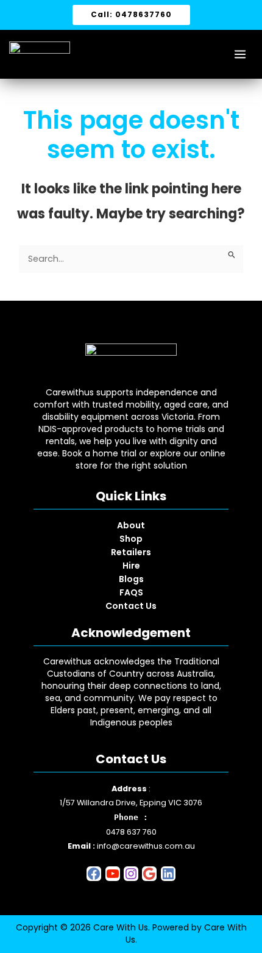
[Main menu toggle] (240, 54)
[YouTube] (112, 873)
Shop (131, 539)
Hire (131, 565)
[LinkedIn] (168, 873)
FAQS (131, 592)
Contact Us (131, 606)
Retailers (131, 552)
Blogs (131, 579)
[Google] (149, 873)
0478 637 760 (131, 832)
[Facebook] (94, 873)
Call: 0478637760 (131, 14)
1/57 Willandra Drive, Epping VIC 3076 (131, 802)
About (131, 525)
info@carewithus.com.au (146, 846)
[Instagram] (131, 873)
